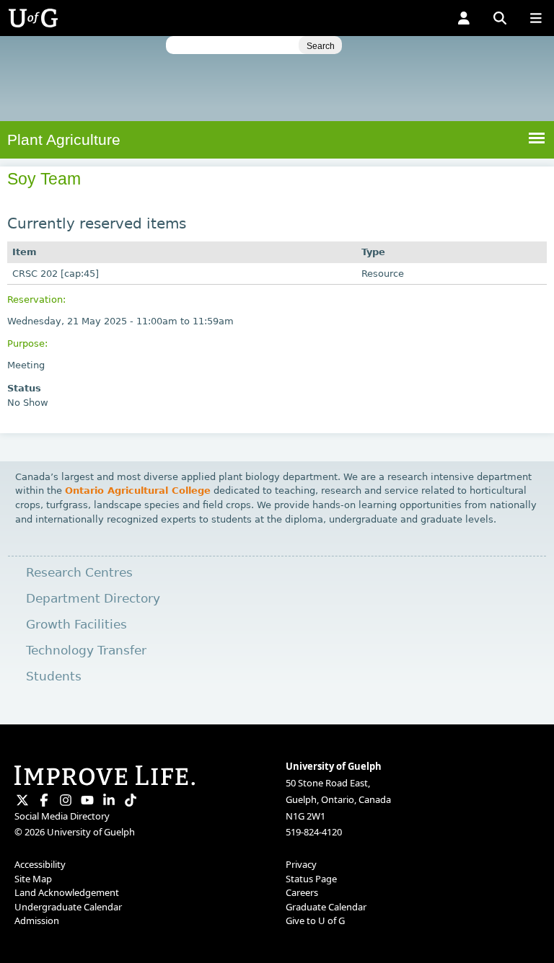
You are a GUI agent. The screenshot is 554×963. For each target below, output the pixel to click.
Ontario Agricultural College (138, 490)
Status (24, 388)
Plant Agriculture (63, 139)
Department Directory (93, 598)
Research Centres (79, 573)
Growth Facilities (76, 624)
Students (54, 676)
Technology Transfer (86, 650)
